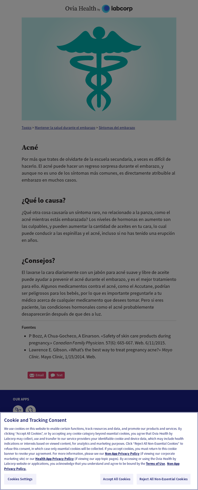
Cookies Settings (20, 479)
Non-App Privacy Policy (122, 453)
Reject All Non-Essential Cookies (163, 479)
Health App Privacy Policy (54, 459)
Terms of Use (155, 463)
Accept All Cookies (116, 479)
